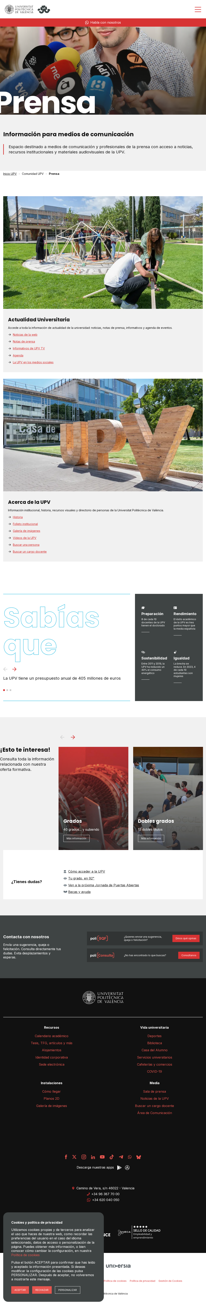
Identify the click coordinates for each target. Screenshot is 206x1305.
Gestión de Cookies (170, 1280)
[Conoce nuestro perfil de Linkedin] (93, 1157)
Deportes (154, 1036)
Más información (76, 838)
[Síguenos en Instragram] (83, 1157)
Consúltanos (188, 955)
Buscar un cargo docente (30, 551)
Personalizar (67, 1289)
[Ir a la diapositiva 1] (4, 690)
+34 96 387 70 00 (105, 1194)
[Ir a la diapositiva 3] (10, 690)
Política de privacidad (142, 1280)
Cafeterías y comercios (154, 1064)
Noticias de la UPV (154, 1098)
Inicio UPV (10, 173)
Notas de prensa (24, 341)
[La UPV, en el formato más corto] (111, 1157)
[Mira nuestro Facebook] (66, 1157)
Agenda (18, 355)
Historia (18, 517)
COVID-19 (154, 1071)
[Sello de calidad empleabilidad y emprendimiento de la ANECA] (139, 1232)
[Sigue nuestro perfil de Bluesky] (138, 1157)
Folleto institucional (25, 524)
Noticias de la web (25, 334)
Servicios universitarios (154, 1057)
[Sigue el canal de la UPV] (130, 1157)
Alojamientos (51, 1050)
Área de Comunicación (154, 1113)
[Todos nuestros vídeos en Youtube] (102, 1157)
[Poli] (44, 9)
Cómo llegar (51, 1091)
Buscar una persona (26, 544)
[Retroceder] (5, 669)
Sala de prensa (154, 1091)
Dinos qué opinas (186, 938)
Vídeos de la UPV (24, 538)
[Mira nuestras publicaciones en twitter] (74, 1157)
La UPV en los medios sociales (33, 362)
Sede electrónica (51, 1064)
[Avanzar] (14, 669)
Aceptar (20, 1289)
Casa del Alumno (155, 1050)
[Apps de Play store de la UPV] (119, 1167)
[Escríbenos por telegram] (121, 1157)
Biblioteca (154, 1043)
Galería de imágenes (26, 530)
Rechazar (41, 1289)
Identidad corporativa (51, 1057)
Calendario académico (51, 1036)
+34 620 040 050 (105, 1200)
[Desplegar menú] (198, 9)
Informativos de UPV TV (29, 348)
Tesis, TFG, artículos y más (51, 1043)
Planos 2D (51, 1098)
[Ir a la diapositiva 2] (7, 690)
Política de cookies (115, 1280)
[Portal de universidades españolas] (118, 1265)
